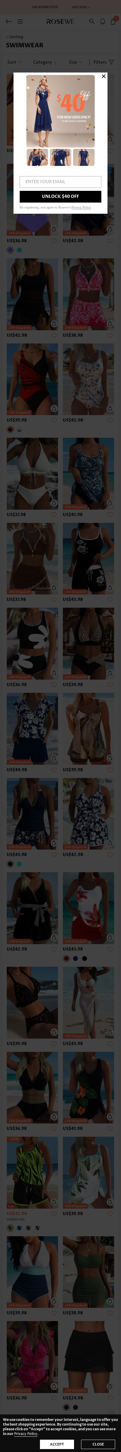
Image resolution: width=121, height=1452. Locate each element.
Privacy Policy (25, 1433)
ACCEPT (57, 1444)
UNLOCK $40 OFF (60, 196)
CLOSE (98, 1444)
